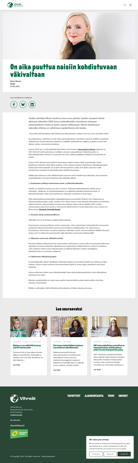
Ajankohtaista (94, 396)
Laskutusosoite (16, 415)
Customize (96, 454)
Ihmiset (123, 396)
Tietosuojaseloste (48, 456)
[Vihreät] (23, 398)
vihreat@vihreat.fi (17, 425)
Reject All (110, 454)
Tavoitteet (73, 396)
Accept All (124, 454)
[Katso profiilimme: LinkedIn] (32, 104)
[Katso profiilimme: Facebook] (13, 104)
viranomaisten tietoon (86, 149)
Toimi (111, 396)
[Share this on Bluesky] (22, 104)
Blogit (12, 84)
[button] (125, 5)
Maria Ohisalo (15, 81)
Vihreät (20, 5)
